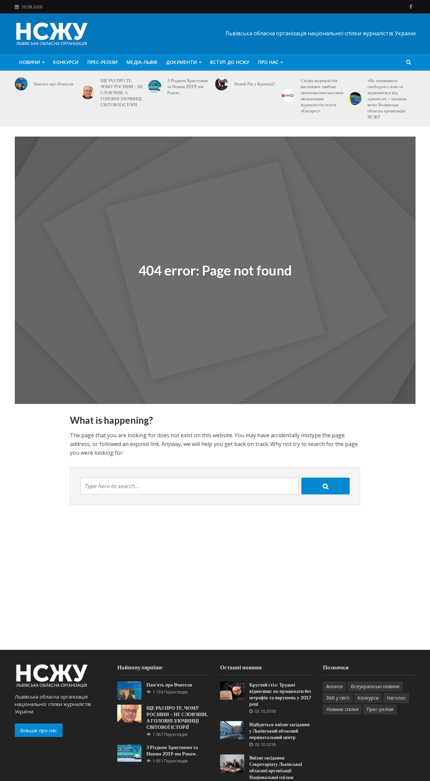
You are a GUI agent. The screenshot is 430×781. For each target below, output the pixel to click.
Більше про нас (38, 730)
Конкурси (66, 62)
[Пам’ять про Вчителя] (21, 83)
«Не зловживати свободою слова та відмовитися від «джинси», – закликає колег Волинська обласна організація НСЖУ (387, 98)
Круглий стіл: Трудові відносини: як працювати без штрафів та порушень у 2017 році (280, 694)
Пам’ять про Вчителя (53, 83)
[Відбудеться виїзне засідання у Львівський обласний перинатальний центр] (232, 729)
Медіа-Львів (141, 62)
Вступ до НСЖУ (229, 62)
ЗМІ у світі (337, 698)
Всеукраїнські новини (375, 686)
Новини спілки (342, 709)
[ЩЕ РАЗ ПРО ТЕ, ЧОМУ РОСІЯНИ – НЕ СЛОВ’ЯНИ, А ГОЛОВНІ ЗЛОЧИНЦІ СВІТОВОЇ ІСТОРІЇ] (87, 92)
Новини (29, 62)
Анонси (334, 686)
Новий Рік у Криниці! (254, 83)
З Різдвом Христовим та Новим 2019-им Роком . (187, 86)
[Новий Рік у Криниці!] (221, 83)
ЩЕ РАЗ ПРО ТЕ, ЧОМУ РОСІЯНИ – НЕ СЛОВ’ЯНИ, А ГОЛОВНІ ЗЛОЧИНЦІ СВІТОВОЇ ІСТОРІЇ (121, 92)
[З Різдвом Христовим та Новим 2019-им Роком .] (154, 86)
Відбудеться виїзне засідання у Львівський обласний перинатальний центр (279, 730)
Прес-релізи (102, 62)
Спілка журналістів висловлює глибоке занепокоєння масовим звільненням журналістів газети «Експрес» (322, 95)
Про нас (268, 62)
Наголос (396, 698)
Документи (181, 62)
